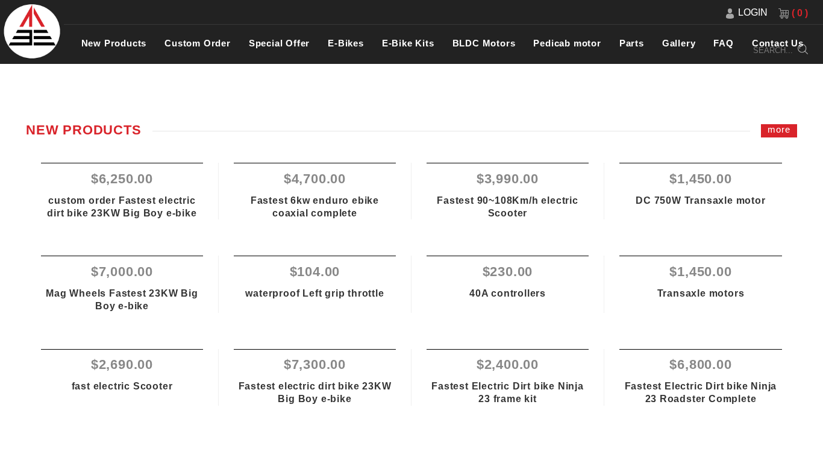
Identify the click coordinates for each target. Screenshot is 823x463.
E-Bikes (346, 43)
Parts (631, 43)
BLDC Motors (484, 43)
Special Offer (279, 43)
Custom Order (197, 43)
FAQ (723, 43)
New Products (114, 43)
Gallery (679, 43)
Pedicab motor (567, 43)
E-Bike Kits (408, 43)
